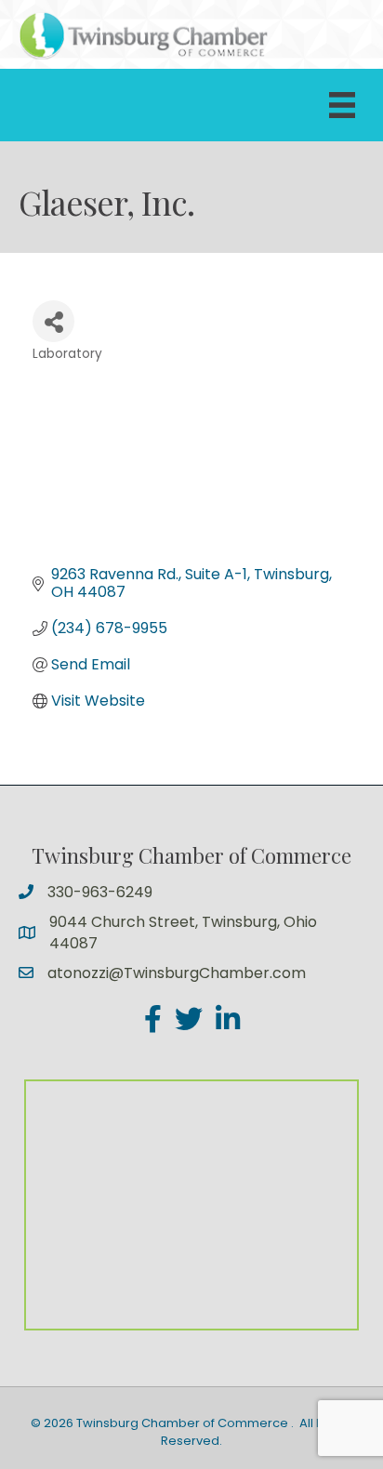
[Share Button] (53, 321)
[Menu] (342, 105)
